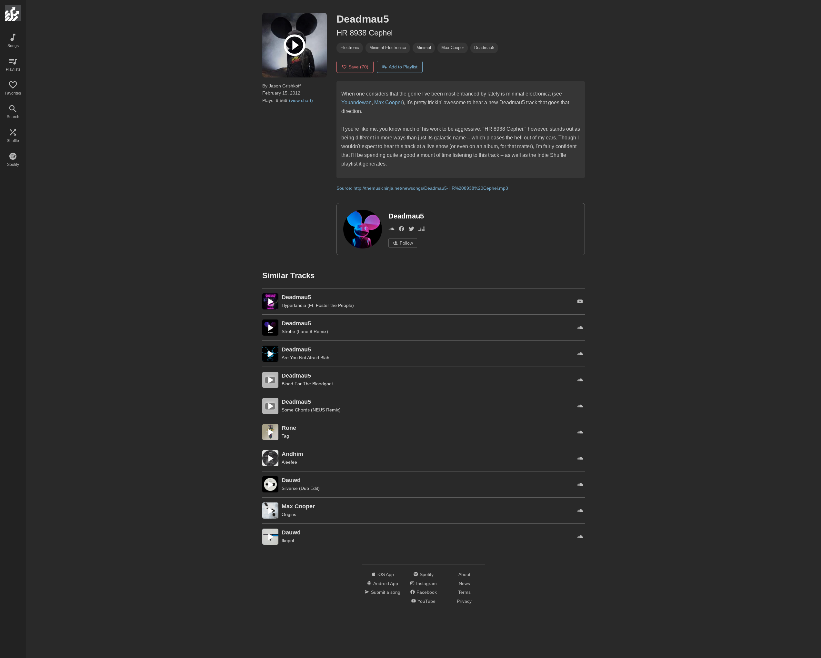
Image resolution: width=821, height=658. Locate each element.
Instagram (426, 583)
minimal (423, 47)
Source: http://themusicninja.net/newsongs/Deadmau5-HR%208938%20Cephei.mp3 (422, 188)
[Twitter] (411, 230)
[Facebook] (401, 230)
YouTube (426, 601)
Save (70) (358, 66)
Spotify (427, 574)
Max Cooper (388, 102)
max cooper (452, 47)
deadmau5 (484, 47)
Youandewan (356, 102)
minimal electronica (387, 47)
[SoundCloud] (391, 230)
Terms (464, 592)
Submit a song (385, 592)
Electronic (349, 47)
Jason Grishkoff (285, 85)
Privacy (464, 601)
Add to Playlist (403, 66)
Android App (385, 583)
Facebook (426, 592)
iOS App (385, 574)
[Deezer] (421, 230)
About (464, 574)
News (464, 583)
